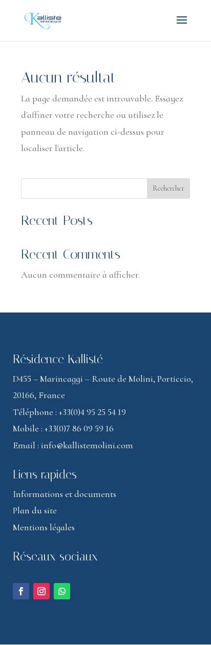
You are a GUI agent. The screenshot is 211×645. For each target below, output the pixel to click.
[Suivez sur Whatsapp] (62, 591)
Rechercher (168, 188)
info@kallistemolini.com (87, 445)
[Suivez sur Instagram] (41, 591)
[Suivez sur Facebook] (21, 591)
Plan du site (35, 510)
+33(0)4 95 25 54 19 (92, 412)
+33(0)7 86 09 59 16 (79, 428)
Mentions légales (44, 527)
